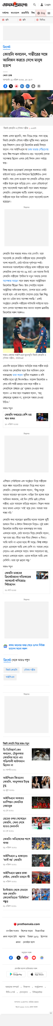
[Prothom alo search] (34, 5)
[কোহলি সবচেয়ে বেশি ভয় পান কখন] (42, 417)
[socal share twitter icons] (11, 88)
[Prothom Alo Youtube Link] (35, 958)
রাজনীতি (25, 13)
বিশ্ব (33, 13)
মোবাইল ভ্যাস (29, 942)
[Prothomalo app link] (16, 974)
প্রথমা (18, 942)
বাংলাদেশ (15, 13)
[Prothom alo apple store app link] (37, 974)
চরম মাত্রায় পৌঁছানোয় (38, 149)
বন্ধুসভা (22, 936)
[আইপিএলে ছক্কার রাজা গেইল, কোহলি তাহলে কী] (41, 877)
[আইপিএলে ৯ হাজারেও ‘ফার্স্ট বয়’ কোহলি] (41, 860)
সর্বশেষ (5, 13)
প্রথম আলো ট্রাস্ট (10, 936)
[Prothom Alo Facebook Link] (12, 958)
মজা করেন (18, 375)
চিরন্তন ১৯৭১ (33, 936)
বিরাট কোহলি (11, 670)
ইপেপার (44, 936)
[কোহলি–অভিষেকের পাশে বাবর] (41, 843)
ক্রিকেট (6, 47)
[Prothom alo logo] (26, 925)
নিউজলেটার (37, 992)
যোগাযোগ (24, 992)
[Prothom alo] (14, 4)
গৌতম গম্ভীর (29, 670)
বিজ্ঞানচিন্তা (40, 931)
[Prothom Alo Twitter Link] (20, 958)
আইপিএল (10, 677)
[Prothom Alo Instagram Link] (28, 958)
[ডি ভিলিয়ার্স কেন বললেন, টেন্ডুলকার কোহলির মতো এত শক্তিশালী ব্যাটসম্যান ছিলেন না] (41, 759)
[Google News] (41, 958)
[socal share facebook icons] (6, 88)
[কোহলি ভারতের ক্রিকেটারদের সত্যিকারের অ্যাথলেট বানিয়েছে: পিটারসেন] (42, 575)
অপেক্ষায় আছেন (10, 281)
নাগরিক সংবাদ (12, 931)
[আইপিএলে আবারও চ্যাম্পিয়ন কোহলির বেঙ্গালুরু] (41, 804)
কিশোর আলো (27, 931)
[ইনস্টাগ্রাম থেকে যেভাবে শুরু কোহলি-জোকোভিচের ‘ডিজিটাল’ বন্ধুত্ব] (41, 898)
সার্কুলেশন (39, 987)
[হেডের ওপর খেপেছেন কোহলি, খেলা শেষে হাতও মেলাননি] (41, 825)
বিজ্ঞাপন (26, 987)
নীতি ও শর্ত (10, 992)
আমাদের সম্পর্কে (12, 987)
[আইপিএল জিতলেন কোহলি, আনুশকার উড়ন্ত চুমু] (41, 784)
